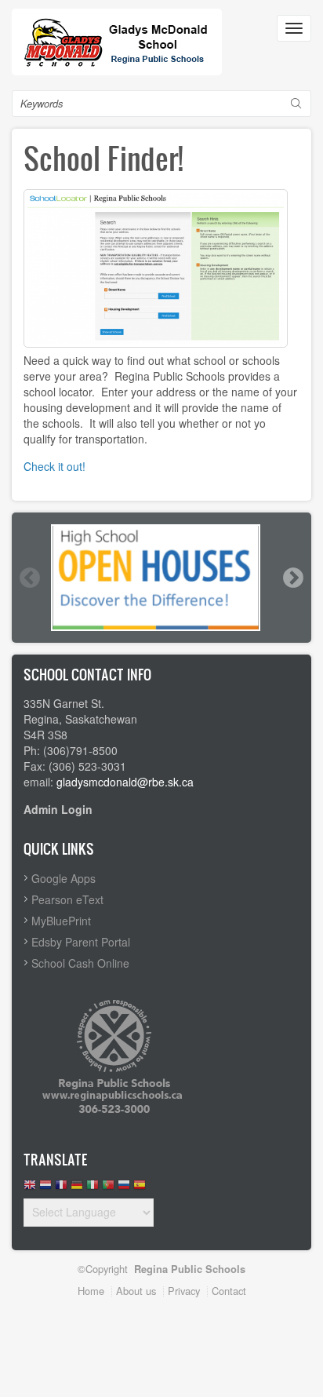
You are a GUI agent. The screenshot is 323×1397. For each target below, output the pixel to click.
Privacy (184, 1290)
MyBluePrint (61, 920)
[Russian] (124, 1188)
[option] (161, 577)
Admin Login (58, 809)
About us (136, 1290)
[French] (61, 1188)
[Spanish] (139, 1188)
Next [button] (292, 578)
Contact (229, 1290)
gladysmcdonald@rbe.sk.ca (125, 782)
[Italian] (92, 1188)
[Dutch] (45, 1188)
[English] (30, 1188)
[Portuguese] (108, 1188)
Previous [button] (29, 578)
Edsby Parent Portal (80, 942)
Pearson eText (67, 899)
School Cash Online (80, 963)
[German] (77, 1188)
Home (91, 1290)
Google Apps (63, 878)
